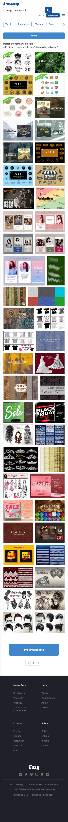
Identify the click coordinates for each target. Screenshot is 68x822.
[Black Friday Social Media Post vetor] (18, 555)
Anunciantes (48, 698)
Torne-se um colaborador (20, 709)
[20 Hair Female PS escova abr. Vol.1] (18, 434)
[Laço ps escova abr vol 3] (18, 577)
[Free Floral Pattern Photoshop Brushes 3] (50, 62)
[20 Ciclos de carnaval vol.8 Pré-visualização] (18, 599)
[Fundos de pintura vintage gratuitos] (50, 510)
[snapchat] (42, 774)
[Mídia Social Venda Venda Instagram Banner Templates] (18, 412)
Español (17, 735)
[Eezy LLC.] (34, 767)
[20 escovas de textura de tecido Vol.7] (20, 387)
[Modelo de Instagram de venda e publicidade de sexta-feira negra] (50, 412)
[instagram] (36, 774)
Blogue (45, 740)
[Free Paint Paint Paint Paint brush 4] (50, 341)
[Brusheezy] (11, 4)
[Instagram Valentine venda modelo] (50, 532)
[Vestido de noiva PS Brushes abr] (50, 363)
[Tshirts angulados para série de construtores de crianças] (50, 318)
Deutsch (17, 745)
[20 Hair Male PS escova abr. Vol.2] (18, 622)
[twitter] (25, 774)
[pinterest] (31, 774)
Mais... (17, 750)
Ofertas (45, 693)
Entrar (41, 15)
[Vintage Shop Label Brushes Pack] (18, 107)
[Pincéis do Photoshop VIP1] (18, 85)
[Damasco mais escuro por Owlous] (52, 387)
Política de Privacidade (42, 794)
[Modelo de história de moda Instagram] (18, 221)
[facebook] (20, 774)
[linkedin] (47, 774)
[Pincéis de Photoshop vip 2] (18, 175)
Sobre (44, 731)
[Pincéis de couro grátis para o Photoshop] (18, 532)
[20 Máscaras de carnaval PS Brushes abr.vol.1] (50, 577)
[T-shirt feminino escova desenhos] (18, 62)
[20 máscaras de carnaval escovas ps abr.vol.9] (50, 599)
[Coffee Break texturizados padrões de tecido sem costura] (52, 459)
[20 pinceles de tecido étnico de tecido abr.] (18, 318)
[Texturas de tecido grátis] (14, 296)
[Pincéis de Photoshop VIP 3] (50, 152)
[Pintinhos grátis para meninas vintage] (15, 485)
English (17, 731)
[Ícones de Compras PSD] (50, 85)
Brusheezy (19, 693)
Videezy (17, 702)
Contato (45, 745)
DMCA (45, 707)
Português (19, 740)
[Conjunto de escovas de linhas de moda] (50, 198)
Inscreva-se (53, 15)
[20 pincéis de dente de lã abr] (50, 434)
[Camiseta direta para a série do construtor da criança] (18, 341)
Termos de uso (20, 794)
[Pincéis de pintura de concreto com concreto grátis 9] (18, 363)
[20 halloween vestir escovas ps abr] (18, 198)
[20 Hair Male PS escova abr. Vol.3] (50, 622)
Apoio (44, 702)
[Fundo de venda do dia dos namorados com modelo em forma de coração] (47, 485)
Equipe (45, 735)
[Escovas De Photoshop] (50, 175)
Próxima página (34, 649)
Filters (34, 35)
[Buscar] (48, 10)
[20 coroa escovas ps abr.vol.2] (20, 459)
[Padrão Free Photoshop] (46, 296)
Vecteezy (18, 698)
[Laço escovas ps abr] (50, 555)
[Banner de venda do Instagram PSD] (50, 107)
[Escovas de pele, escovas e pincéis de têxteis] (56, 271)
